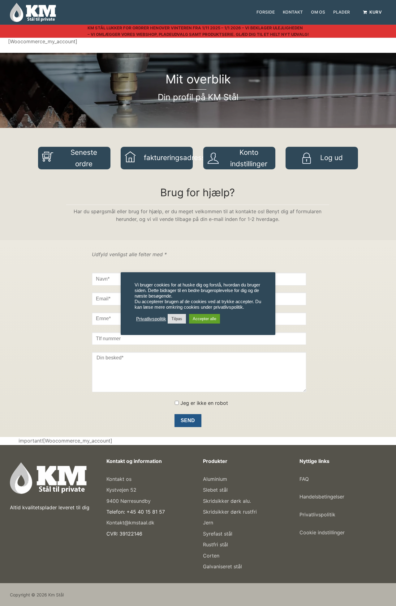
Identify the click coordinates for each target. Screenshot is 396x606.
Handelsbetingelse (320, 497)
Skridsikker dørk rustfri (230, 512)
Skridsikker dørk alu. (227, 501)
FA (302, 479)
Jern (208, 522)
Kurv (375, 12)
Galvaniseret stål (222, 566)
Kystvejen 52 (121, 490)
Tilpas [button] (176, 318)
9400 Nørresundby (128, 501)
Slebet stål (215, 490)
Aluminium (215, 479)
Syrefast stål (217, 534)
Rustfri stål (215, 544)
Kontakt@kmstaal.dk (130, 522)
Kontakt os (118, 479)
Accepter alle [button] (204, 318)
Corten (211, 556)
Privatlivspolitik (317, 514)
